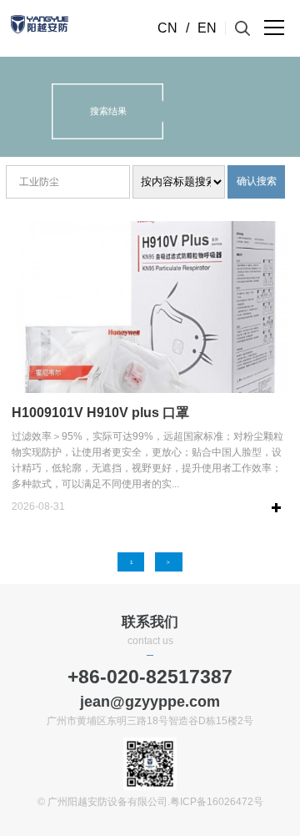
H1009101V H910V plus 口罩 (100, 412)
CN (168, 28)
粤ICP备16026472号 (216, 802)
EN (207, 28)
